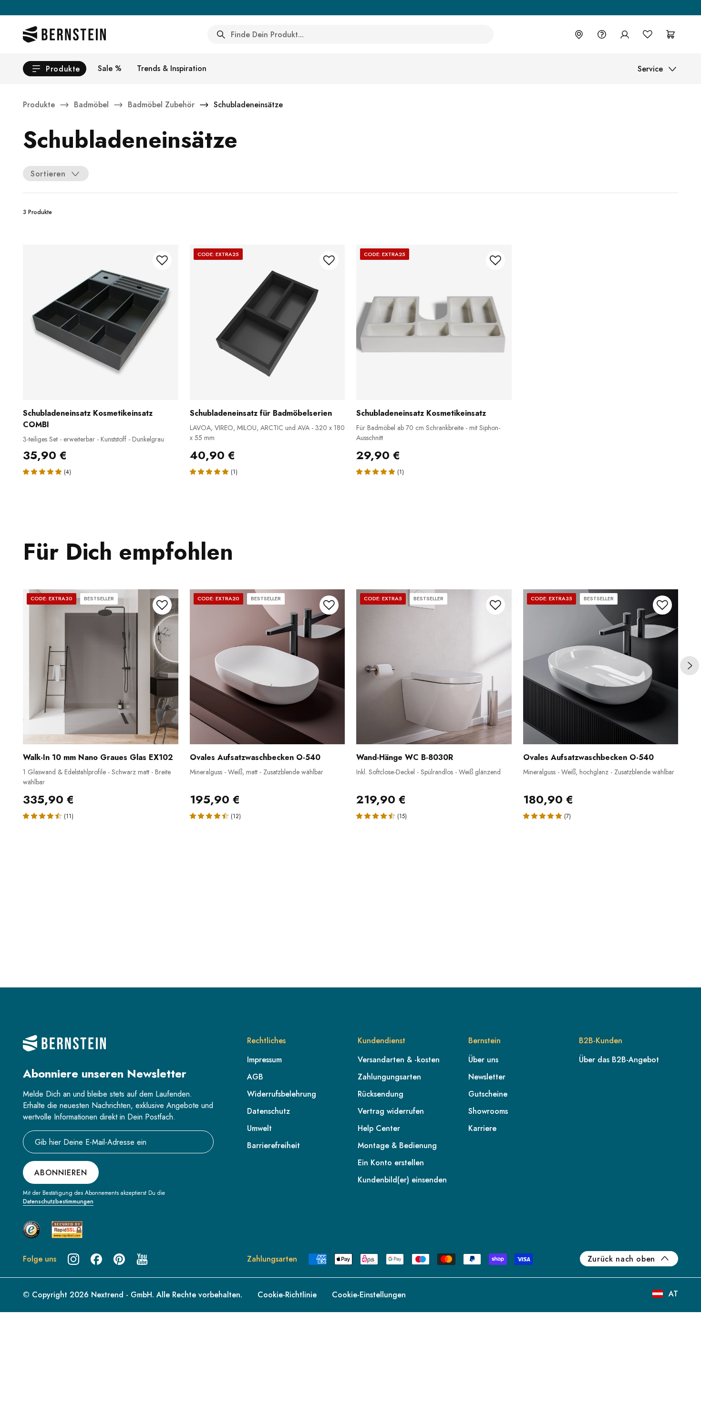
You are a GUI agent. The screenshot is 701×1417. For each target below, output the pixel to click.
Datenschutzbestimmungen (58, 1201)
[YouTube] (142, 1259)
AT (673, 1293)
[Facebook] (96, 1259)
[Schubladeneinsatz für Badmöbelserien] (267, 322)
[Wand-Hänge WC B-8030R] (434, 667)
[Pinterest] (119, 1259)
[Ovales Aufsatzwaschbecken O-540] (267, 667)
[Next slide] (689, 665)
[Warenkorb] (670, 34)
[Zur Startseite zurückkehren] (64, 34)
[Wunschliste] (647, 34)
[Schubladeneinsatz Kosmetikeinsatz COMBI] (100, 322)
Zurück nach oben (621, 1258)
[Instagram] (73, 1259)
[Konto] (624, 34)
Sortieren (48, 173)
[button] (43, 471)
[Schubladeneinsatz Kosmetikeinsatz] (434, 322)
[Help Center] (601, 34)
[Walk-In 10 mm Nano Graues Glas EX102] (100, 667)
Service (650, 68)
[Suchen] (220, 34)
